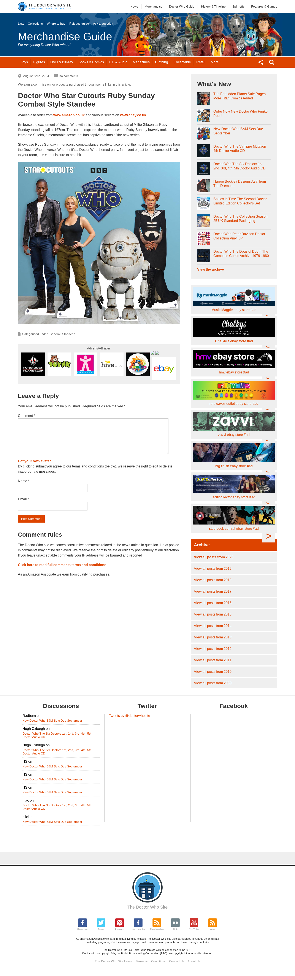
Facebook (82, 929)
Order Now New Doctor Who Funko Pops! (240, 114)
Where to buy (56, 23)
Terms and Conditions (151, 961)
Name (23, 481)
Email (23, 499)
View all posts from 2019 (213, 568)
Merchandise (153, 6)
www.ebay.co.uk (133, 115)
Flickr (175, 929)
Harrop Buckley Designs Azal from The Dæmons (239, 184)
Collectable (182, 62)
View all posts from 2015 (213, 614)
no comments (68, 76)
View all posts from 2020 (213, 557)
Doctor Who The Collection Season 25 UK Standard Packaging (240, 219)
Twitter (101, 929)
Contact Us (176, 961)
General (54, 334)
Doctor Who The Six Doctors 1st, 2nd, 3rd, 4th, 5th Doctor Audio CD (239, 166)
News (134, 6)
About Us (194, 961)
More (215, 62)
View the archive (210, 269)
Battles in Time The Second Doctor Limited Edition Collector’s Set (240, 201)
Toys (24, 62)
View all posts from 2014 (213, 626)
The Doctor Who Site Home (113, 961)
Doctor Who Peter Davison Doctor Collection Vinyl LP (239, 236)
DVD (61, 62)
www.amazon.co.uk (69, 115)
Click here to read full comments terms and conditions (62, 565)
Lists (21, 23)
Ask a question (103, 23)
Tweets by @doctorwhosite (129, 716)
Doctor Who (181, 6)
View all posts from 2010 (213, 671)
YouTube (194, 929)
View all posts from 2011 (212, 660)
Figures (39, 62)
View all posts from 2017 (213, 591)
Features (264, 6)
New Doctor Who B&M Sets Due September (238, 131)
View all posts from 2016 (213, 603)
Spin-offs (238, 6)
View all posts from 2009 (213, 683)
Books (91, 62)
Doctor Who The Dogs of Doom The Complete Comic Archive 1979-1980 (241, 254)
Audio (118, 62)
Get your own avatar (34, 461)
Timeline (213, 6)
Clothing (161, 62)
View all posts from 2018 (213, 580)
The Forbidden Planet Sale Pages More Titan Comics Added (239, 96)
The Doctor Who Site (147, 907)
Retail (200, 62)
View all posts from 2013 (213, 637)
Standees (68, 334)
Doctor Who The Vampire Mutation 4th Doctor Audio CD (239, 149)
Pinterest (119, 929)
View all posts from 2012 (213, 649)
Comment (26, 416)
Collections (35, 23)
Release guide (79, 23)
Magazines (141, 62)
